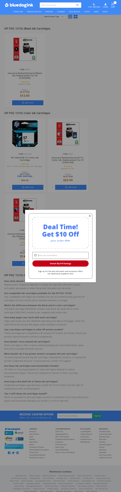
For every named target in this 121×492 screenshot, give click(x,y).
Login (105, 7)
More (96, 12)
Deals (105, 12)
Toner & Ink (18, 12)
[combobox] (60, 5)
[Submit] (77, 5)
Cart (113, 5)
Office (87, 12)
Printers (49, 12)
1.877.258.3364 (94, 7)
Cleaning (61, 12)
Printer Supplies (34, 12)
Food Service (74, 12)
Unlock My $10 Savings (60, 263)
